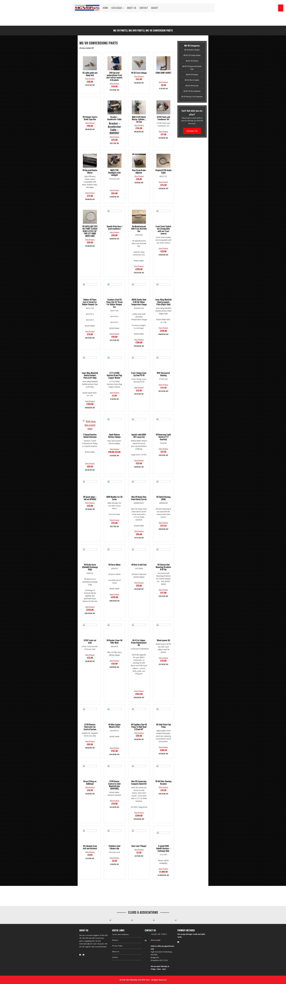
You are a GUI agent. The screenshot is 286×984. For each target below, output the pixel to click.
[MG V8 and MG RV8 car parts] (87, 5)
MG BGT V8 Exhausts (192, 74)
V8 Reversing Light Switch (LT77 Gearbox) (163, 437)
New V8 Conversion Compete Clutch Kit (139, 782)
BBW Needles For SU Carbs (114, 498)
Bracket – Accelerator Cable (114, 118)
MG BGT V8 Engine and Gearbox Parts (192, 67)
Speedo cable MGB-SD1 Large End (138, 435)
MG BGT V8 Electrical (192, 61)
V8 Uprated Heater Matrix (90, 171)
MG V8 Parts (120, 30)
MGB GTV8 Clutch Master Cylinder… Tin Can (139, 119)
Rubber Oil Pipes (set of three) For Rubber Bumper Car (90, 302)
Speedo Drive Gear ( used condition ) (114, 227)
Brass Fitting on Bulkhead (89, 782)
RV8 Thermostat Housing (163, 374)
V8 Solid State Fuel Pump (163, 725)
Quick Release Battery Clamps (114, 435)
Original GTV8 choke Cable (163, 171)
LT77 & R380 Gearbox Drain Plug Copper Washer (114, 375)
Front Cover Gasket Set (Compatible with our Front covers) (163, 230)
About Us (115, 951)
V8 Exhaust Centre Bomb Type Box (90, 118)
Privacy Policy (117, 946)
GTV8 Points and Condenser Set (163, 118)
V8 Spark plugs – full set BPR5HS (90, 498)
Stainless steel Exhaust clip (114, 847)
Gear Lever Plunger (138, 846)
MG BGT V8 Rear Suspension (192, 91)
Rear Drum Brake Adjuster (139, 171)
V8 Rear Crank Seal (138, 564)
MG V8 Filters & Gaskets (192, 80)
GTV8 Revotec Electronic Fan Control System (90, 727)
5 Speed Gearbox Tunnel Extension (90, 435)
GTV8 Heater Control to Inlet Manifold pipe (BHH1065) (114, 785)
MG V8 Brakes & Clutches (192, 49)
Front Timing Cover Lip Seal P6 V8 (139, 374)
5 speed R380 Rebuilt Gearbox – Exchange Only (163, 848)
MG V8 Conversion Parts (159, 30)
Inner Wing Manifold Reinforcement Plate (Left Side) (90, 375)
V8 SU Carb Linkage (139, 73)
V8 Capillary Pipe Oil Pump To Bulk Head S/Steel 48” (139, 727)
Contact (115, 957)
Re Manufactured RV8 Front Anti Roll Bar (138, 228)
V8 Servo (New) (114, 564)
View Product (90, 79)
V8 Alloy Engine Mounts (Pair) (114, 725)
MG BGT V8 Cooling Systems (192, 55)
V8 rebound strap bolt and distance (90, 847)
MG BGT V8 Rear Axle (192, 85)
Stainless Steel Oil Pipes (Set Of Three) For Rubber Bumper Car (114, 303)
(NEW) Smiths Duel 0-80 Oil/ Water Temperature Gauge (139, 302)
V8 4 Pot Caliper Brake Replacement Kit (139, 642)
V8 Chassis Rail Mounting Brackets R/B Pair (163, 567)
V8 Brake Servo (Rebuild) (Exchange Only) (90, 567)
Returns (115, 940)
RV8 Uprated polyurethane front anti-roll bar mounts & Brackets (114, 76)
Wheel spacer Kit (163, 640)
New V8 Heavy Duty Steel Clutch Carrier (139, 498)
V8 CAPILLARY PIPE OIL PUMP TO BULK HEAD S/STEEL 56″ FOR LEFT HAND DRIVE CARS (90, 231)
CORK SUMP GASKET (163, 73)
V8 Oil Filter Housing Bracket (163, 782)
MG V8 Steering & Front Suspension (192, 96)
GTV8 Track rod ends (90, 641)
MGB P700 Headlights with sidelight (114, 172)
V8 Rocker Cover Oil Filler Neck (114, 641)
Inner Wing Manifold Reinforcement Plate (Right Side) (163, 302)
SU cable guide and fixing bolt (89, 74)
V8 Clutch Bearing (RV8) (163, 498)
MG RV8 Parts (136, 30)
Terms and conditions (120, 934)
